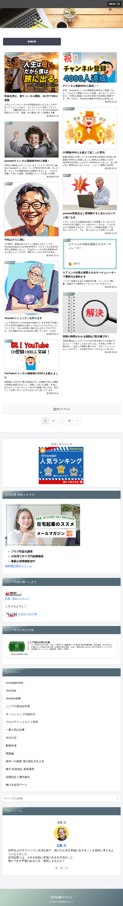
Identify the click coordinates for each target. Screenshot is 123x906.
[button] (117, 798)
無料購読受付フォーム (18, 566)
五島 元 (61, 845)
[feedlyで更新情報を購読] (61, 868)
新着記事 (32, 41)
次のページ (61, 409)
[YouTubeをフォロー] (56, 868)
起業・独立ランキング (17, 598)
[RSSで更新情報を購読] (66, 868)
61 (69, 420)
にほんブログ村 (27, 613)
